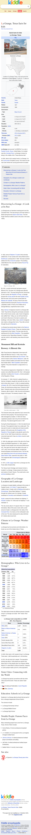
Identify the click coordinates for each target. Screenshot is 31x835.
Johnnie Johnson (7, 737)
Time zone (4, 133)
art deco (19, 436)
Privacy (18, 831)
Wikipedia (14, 828)
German (6, 310)
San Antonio (22, 356)
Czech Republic (22, 686)
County (3, 102)
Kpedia (19, 11)
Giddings (20, 489)
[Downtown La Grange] (15, 46)
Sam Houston (15, 374)
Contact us (24, 831)
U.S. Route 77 (13, 487)
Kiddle (2, 831)
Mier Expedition (16, 333)
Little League (10, 463)
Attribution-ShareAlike (13, 803)
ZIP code (3, 138)
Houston (3, 500)
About (13, 831)
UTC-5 (16, 135)
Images (9, 11)
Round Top (25, 263)
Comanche (13, 261)
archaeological (16, 457)
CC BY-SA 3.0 (17, 825)
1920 (3, 584)
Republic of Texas (16, 294)
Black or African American (8, 628)
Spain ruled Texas (17, 214)
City (16, 37)
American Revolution (22, 302)
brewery (4, 385)
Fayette (16, 102)
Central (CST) (21, 133)
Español (24, 11)
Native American (6, 633)
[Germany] (3, 688)
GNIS (2, 145)
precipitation (5, 555)
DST (9, 135)
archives (3, 474)
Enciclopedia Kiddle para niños (8, 832)
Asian (3, 637)
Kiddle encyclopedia (15, 800)
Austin (3, 498)
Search (28, 6)
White (3, 626)
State (2, 100)
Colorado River (10, 153)
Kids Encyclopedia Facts (7, 29)
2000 (3, 602)
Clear (25, 6)
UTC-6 (16, 133)
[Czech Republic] (3, 686)
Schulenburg (4, 491)
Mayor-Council (18, 112)
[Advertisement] (15, 17)
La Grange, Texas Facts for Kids (9, 807)
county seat (6, 160)
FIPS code (4, 142)
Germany (10, 688)
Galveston (14, 324)
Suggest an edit (18, 814)
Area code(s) (4, 140)
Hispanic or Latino (6, 648)
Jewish (21, 320)
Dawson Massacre (18, 358)
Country (3, 98)
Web (5, 11)
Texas (16, 100)
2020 (9, 126)
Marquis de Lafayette (6, 300)
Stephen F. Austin (15, 255)
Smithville (25, 495)
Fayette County (5, 151)
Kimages (15, 11)
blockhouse (4, 259)
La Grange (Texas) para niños (20, 757)
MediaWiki (9, 829)
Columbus (10, 495)
